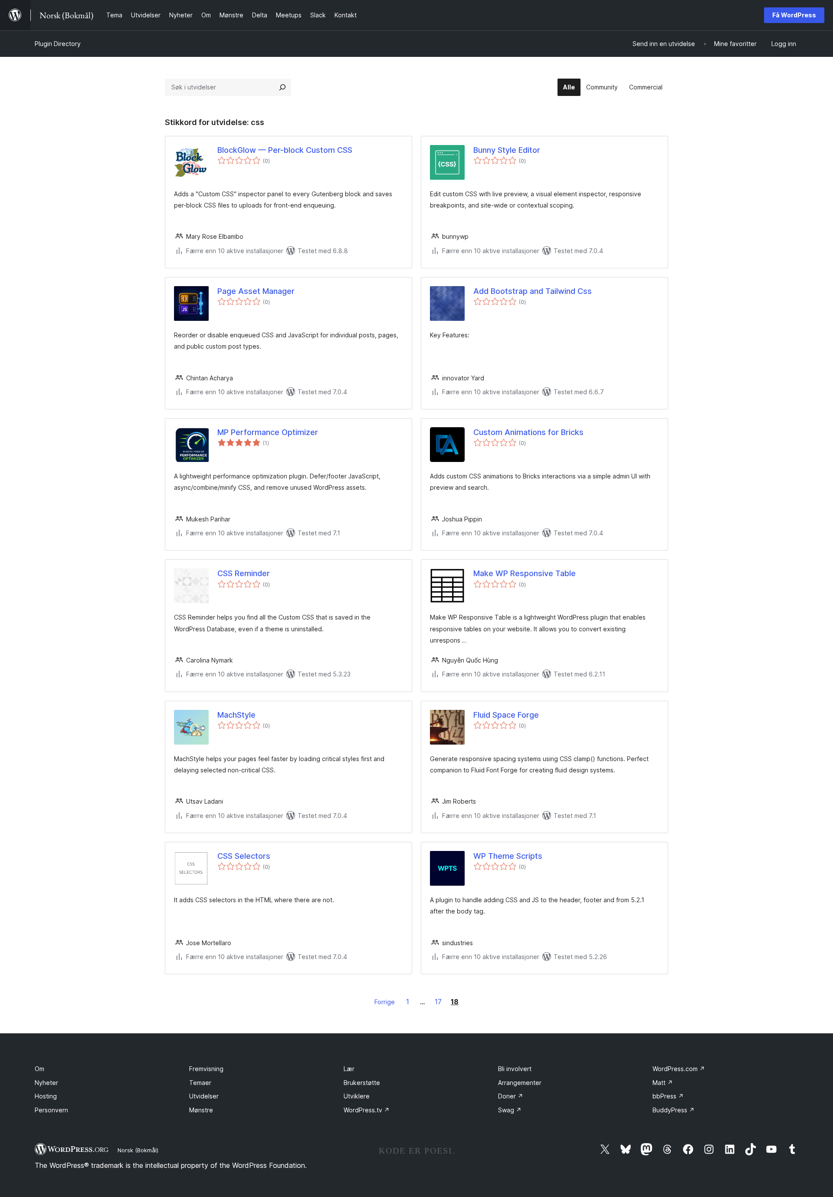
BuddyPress (674, 1110)
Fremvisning (206, 1068)
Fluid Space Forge (506, 714)
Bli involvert (514, 1068)
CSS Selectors (243, 856)
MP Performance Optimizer (267, 432)
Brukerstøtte (362, 1082)
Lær (349, 1068)
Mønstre (201, 1110)
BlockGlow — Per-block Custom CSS (284, 150)
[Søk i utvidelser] (282, 87)
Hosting (46, 1096)
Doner (510, 1096)
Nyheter (46, 1082)
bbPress (668, 1096)
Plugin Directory (58, 43)
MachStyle (236, 714)
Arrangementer (519, 1082)
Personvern (51, 1110)
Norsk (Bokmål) (138, 1150)
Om (39, 1068)
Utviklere (357, 1096)
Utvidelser (204, 1096)
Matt (663, 1082)
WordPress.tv (367, 1110)
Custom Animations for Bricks (528, 432)
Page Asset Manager (256, 291)
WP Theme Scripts (507, 856)
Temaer (200, 1082)
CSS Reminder (243, 573)
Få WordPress (794, 15)
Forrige (384, 1002)
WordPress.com (679, 1068)
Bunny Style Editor (506, 150)
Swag (509, 1110)
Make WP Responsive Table (524, 573)
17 (438, 1001)
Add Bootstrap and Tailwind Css (532, 291)
